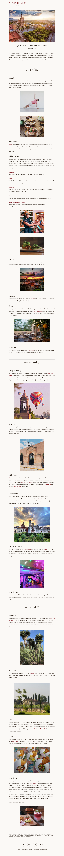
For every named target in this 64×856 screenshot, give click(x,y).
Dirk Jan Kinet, (18, 486)
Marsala (45, 549)
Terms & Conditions (34, 849)
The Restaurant (37, 311)
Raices (10, 144)
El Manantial (31, 350)
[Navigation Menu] (54, 3)
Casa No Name (27, 549)
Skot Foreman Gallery (27, 482)
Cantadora (48, 484)
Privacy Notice (43, 849)
